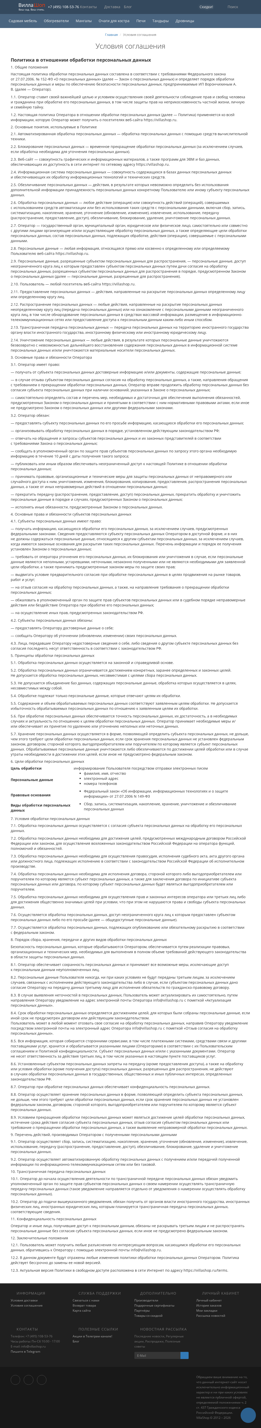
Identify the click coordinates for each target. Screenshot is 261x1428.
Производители (146, 1300)
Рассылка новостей (210, 1315)
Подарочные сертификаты (154, 1305)
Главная (111, 34)
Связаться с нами (86, 1300)
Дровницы (185, 20)
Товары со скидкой (148, 1315)
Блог (128, 6)
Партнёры (142, 1310)
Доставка (112, 6)
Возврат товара (84, 1305)
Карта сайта (82, 1310)
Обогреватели (57, 20)
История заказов (208, 1305)
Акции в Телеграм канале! (92, 1336)
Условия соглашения (27, 1305)
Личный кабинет (209, 1300)
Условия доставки (24, 1300)
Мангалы (84, 20)
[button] (203, 7)
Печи (141, 20)
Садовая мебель (23, 20)
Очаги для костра (114, 20)
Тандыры (161, 20)
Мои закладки (206, 1310)
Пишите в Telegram (25, 1351)
